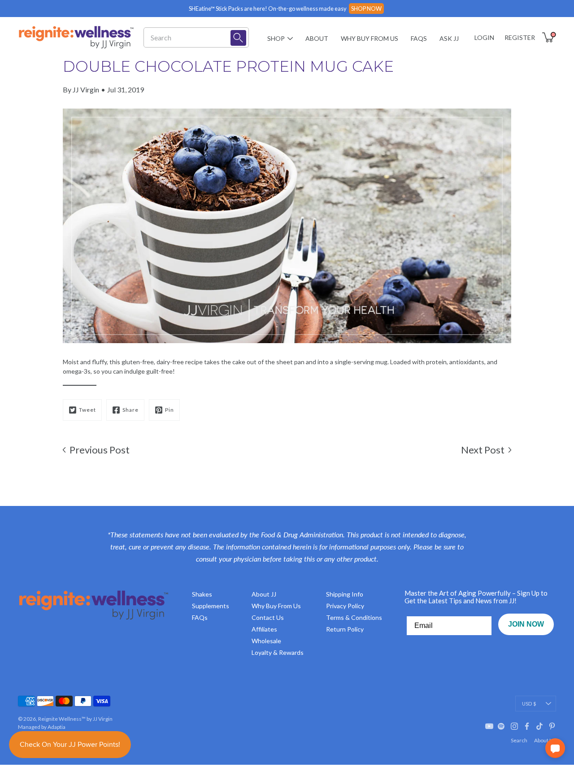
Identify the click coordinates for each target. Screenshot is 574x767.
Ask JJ (449, 38)
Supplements (210, 606)
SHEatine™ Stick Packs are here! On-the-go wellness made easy (268, 8)
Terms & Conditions (354, 617)
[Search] (238, 38)
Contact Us (268, 617)
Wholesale (266, 641)
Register (519, 37)
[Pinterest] (552, 726)
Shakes (202, 594)
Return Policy (345, 629)
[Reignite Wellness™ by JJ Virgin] (76, 37)
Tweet (87, 409)
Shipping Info (344, 594)
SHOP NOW (366, 8)
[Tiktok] (539, 726)
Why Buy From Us (369, 38)
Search (519, 740)
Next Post (482, 450)
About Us (545, 740)
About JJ (264, 594)
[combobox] (190, 37)
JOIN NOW (526, 624)
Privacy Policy (345, 606)
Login (484, 37)
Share (130, 409)
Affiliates (264, 629)
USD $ (529, 703)
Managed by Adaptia (41, 726)
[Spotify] (502, 726)
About (316, 38)
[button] (555, 748)
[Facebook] (527, 726)
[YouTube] (489, 726)
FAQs (419, 38)
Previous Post (100, 450)
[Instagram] (514, 726)
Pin (169, 409)
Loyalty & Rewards (278, 652)
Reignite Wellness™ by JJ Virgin (75, 718)
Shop (276, 38)
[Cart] (549, 37)
